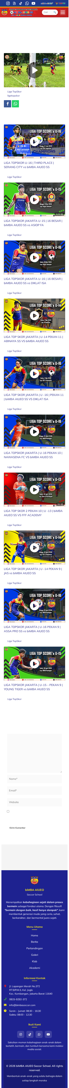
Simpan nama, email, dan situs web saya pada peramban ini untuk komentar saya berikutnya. (34, 816)
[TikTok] (20, 3)
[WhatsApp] (27, 3)
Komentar (14, 731)
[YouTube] (33, 3)
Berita (34, 941)
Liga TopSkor (14, 91)
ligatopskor (13, 95)
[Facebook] (7, 104)
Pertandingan (34, 948)
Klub (34, 961)
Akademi (34, 968)
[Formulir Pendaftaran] (14, 3)
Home (34, 935)
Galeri (34, 954)
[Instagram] (7, 3)
